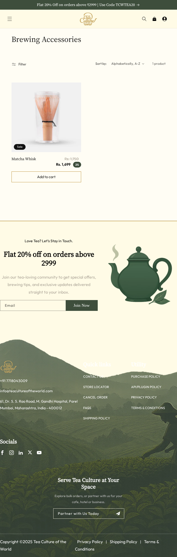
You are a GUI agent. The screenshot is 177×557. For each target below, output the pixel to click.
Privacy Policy (90, 541)
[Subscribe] (120, 513)
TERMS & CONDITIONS (148, 408)
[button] (10, 19)
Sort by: (101, 64)
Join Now (82, 305)
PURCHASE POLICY (145, 376)
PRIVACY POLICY (144, 397)
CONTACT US (93, 376)
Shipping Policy (123, 541)
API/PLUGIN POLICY (146, 387)
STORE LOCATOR (96, 387)
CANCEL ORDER (95, 397)
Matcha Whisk (24, 158)
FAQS (87, 408)
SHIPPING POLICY (96, 418)
